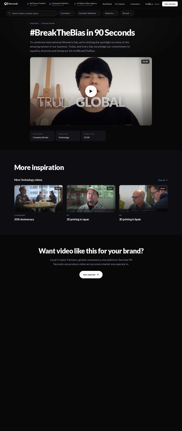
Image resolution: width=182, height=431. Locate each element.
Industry (109, 13)
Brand (126, 13)
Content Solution (87, 13)
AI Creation (120, 4)
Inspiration (34, 23)
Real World (107, 4)
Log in (157, 4)
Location (65, 13)
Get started (170, 4)
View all (161, 180)
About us (149, 4)
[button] (91, 91)
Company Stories (48, 23)
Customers (135, 4)
